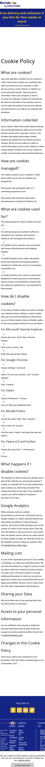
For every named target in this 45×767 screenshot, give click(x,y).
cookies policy (24, 760)
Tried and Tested (13, 731)
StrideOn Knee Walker (13, 747)
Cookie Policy (21, 738)
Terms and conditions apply (22, 25)
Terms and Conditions (23, 743)
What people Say (21, 732)
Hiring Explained (13, 736)
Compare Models (13, 741)
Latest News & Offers (21, 749)
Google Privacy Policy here (15, 545)
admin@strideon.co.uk (12, 635)
